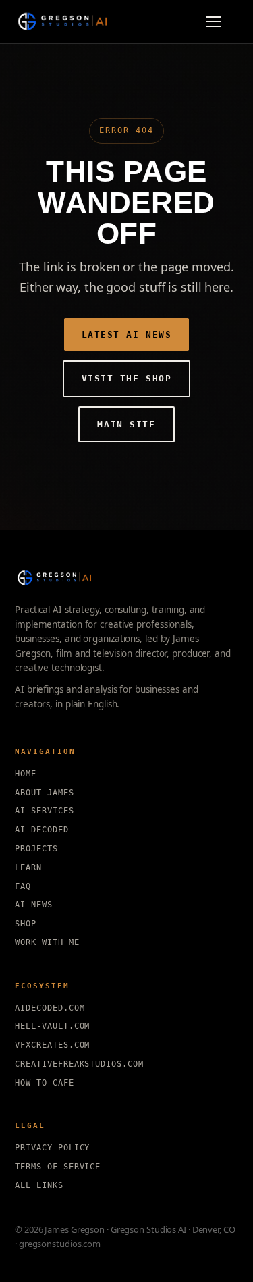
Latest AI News (127, 334)
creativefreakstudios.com (79, 1064)
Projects (36, 848)
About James (44, 792)
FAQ (23, 886)
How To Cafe (44, 1083)
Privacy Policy (52, 1147)
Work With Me (47, 942)
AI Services (44, 811)
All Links (39, 1185)
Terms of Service (58, 1166)
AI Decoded (42, 829)
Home (25, 773)
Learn (28, 867)
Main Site (126, 424)
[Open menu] (219, 22)
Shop (25, 923)
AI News (34, 904)
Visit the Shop (127, 378)
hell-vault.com (52, 1026)
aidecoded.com (49, 1008)
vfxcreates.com (52, 1045)
